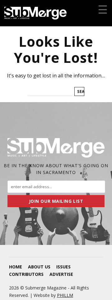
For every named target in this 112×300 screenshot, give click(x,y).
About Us (39, 267)
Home (15, 267)
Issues (63, 267)
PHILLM (65, 295)
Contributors (26, 274)
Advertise (61, 274)
